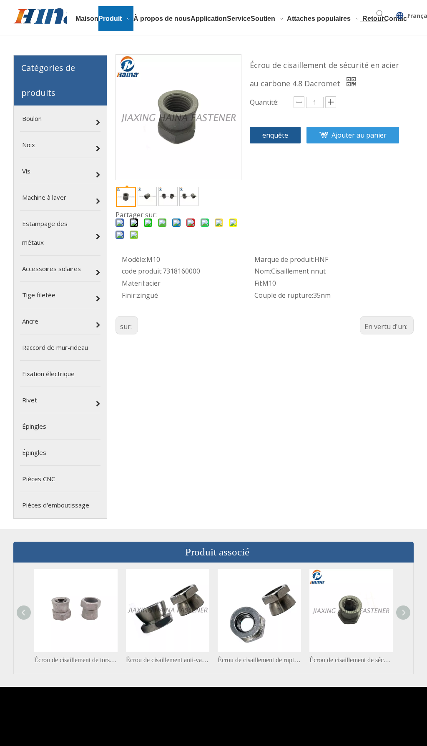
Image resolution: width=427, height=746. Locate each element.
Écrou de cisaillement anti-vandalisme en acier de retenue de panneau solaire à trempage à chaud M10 (167, 659)
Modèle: (134, 259)
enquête (275, 135)
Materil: (134, 283)
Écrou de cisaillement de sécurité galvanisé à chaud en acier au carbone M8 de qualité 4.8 (351, 659)
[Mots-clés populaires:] (379, 13)
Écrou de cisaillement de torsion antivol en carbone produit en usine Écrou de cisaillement (76, 659)
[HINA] (50, 17)
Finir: (129, 295)
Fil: (258, 283)
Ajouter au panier (359, 135)
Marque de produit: (284, 259)
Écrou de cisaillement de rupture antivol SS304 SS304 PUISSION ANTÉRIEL (259, 659)
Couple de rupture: (283, 295)
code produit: (142, 271)
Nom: (262, 271)
